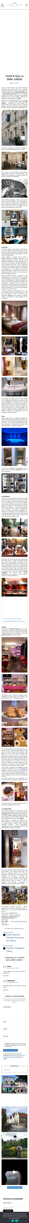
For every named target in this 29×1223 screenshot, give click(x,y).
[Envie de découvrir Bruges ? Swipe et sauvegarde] (14, 1119)
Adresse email (7, 1203)
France (9, 928)
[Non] (27, 1217)
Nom (5, 1021)
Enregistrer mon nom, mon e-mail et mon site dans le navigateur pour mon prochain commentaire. (15, 1045)
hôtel (12, 928)
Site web (5, 1036)
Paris (22, 928)
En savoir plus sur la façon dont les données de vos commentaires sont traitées (14, 1057)
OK (12, 1220)
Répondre (5, 975)
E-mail (5, 1029)
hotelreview (18, 928)
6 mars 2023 (15, 83)
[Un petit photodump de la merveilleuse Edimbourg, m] (14, 1146)
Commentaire (7, 1007)
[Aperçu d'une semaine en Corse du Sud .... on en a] (14, 1172)
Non (17, 1220)
